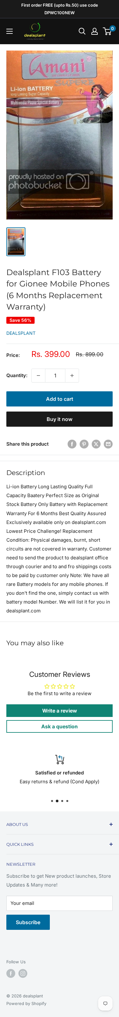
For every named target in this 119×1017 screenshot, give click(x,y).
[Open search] (82, 31)
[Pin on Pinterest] (84, 443)
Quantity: (17, 375)
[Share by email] (108, 443)
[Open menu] (9, 31)
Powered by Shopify (26, 1003)
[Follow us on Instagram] (22, 973)
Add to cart (59, 399)
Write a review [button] (59, 710)
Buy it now (59, 419)
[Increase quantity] (72, 375)
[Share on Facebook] (72, 443)
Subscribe (28, 922)
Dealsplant (21, 333)
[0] (107, 31)
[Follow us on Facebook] (10, 973)
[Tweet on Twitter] (96, 443)
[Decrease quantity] (38, 375)
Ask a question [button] (59, 726)
